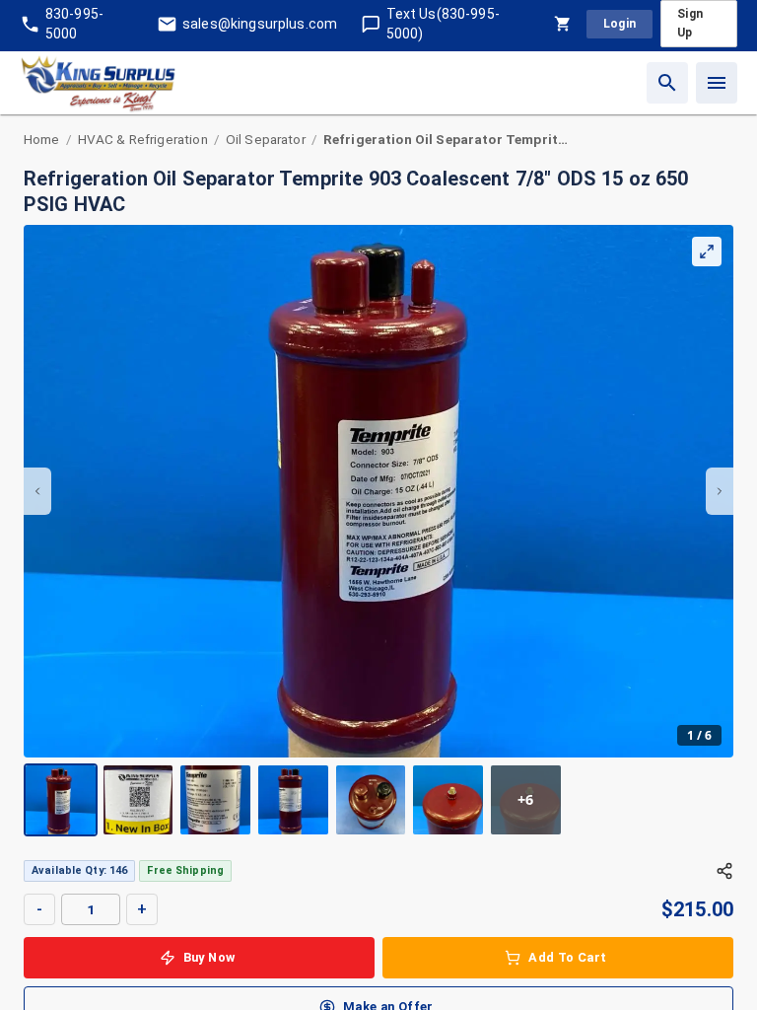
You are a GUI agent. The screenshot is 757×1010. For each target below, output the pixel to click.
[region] (378, 531)
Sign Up (690, 23)
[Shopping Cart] (563, 23)
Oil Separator (266, 139)
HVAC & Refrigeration (143, 139)
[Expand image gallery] (707, 251)
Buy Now (209, 957)
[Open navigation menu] (716, 83)
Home (42, 139)
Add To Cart (567, 957)
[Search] (667, 83)
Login (620, 24)
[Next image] (719, 491)
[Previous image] (37, 491)
